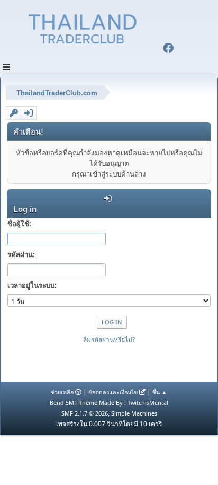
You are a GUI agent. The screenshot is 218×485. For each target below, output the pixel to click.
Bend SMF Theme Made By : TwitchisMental (109, 403)
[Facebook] (168, 49)
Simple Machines (134, 413)
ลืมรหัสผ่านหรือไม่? (109, 339)
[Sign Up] (13, 113)
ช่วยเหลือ (62, 392)
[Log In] (28, 113)
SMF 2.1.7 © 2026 (84, 413)
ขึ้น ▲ (159, 392)
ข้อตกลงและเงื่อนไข (113, 392)
